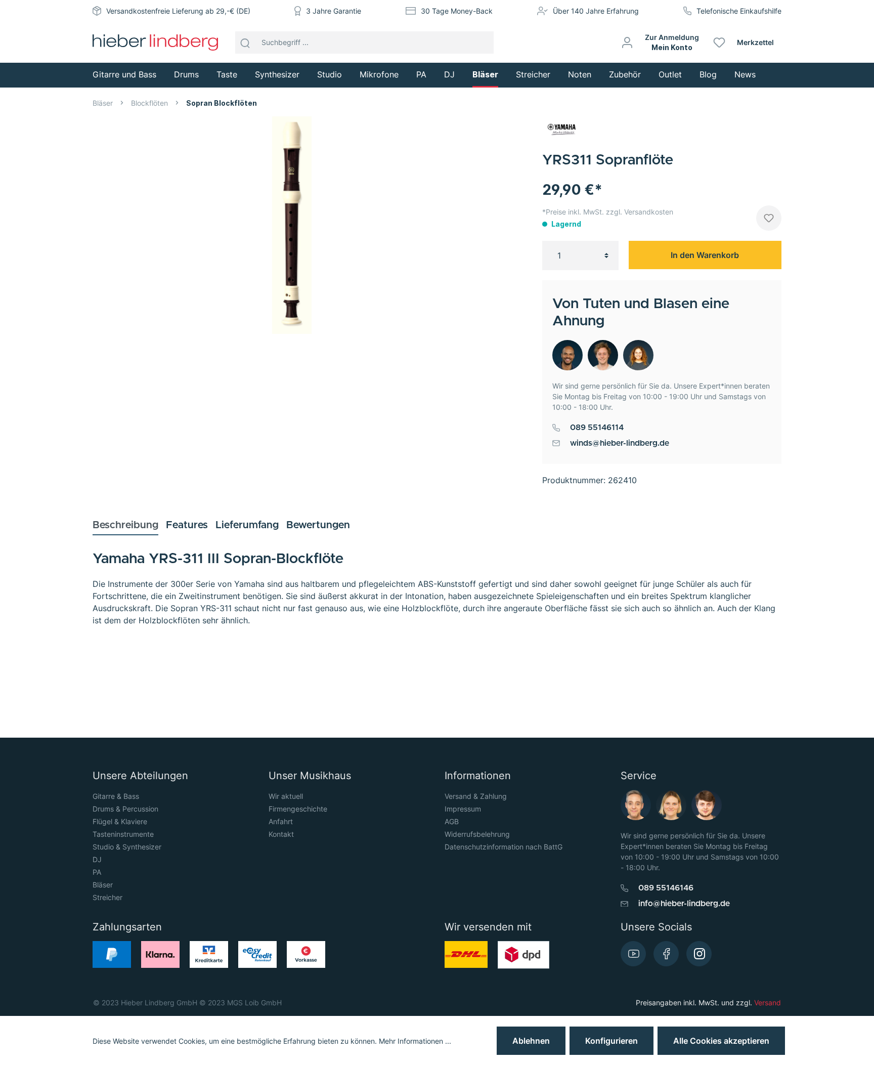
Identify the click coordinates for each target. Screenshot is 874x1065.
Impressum (463, 808)
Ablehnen (531, 1041)
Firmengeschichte (298, 808)
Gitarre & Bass (116, 796)
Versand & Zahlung (476, 796)
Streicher (107, 897)
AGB (452, 821)
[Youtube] (633, 953)
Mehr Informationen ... (415, 1041)
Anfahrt (281, 821)
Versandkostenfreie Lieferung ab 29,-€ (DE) (178, 11)
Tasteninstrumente (123, 834)
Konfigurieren (611, 1041)
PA (97, 872)
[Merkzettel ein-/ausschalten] (768, 218)
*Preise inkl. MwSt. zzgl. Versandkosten (607, 211)
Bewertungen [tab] (318, 525)
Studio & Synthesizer (127, 846)
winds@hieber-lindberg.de (619, 443)
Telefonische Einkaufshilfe (738, 11)
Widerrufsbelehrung (477, 834)
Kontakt (281, 834)
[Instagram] (699, 953)
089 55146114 (597, 427)
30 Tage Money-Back (457, 11)
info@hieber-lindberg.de (684, 904)
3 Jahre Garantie (333, 11)
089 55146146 (665, 888)
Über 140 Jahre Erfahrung (596, 11)
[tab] (125, 525)
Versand (767, 1002)
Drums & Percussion (125, 808)
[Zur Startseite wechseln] (155, 42)
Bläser (103, 884)
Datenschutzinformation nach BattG (503, 846)
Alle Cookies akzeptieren (721, 1041)
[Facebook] (666, 953)
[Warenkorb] (785, 42)
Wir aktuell (286, 796)
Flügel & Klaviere (120, 821)
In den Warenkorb (705, 255)
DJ (97, 859)
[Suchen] (245, 42)
